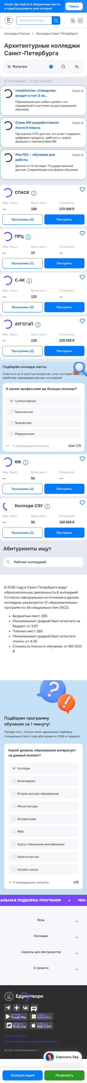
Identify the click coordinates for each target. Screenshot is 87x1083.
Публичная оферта (15, 1036)
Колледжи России (17, 33)
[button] (43, 921)
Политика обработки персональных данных (30, 1041)
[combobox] (37, 20)
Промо (76, 91)
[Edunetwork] (8, 20)
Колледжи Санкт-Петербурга (57, 33)
